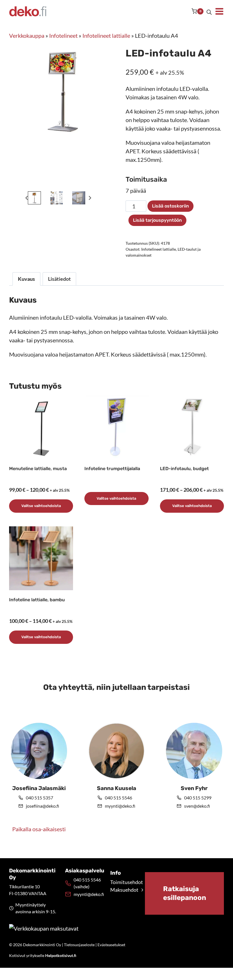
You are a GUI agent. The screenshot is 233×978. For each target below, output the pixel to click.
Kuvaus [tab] (26, 279)
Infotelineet (63, 35)
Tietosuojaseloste (79, 944)
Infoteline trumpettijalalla (112, 468)
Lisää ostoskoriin (170, 206)
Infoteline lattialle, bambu (37, 599)
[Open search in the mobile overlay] (209, 11)
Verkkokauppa (26, 35)
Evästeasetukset (111, 944)
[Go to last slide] (26, 198)
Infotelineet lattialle (106, 35)
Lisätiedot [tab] (59, 279)
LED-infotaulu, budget (184, 468)
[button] (34, 197)
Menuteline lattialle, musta (38, 468)
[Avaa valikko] (219, 11)
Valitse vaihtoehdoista (41, 506)
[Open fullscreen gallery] (101, 184)
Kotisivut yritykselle (42, 955)
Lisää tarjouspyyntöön (157, 220)
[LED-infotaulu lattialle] (63, 92)
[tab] (49, 184)
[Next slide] (89, 198)
